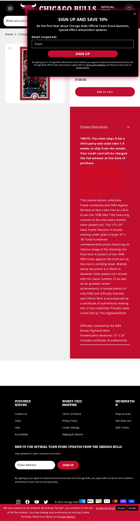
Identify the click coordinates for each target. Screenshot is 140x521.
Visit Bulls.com (123, 420)
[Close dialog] (134, 14)
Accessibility (21, 434)
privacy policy (82, 67)
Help (17, 427)
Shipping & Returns (72, 434)
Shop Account (123, 414)
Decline (133, 508)
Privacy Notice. (67, 516)
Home (9, 34)
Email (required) (44, 37)
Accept (121, 508)
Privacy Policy (69, 420)
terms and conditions (96, 65)
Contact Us (21, 414)
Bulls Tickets (122, 427)
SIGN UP (68, 465)
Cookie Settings (70, 427)
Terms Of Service (71, 414)
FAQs (18, 420)
